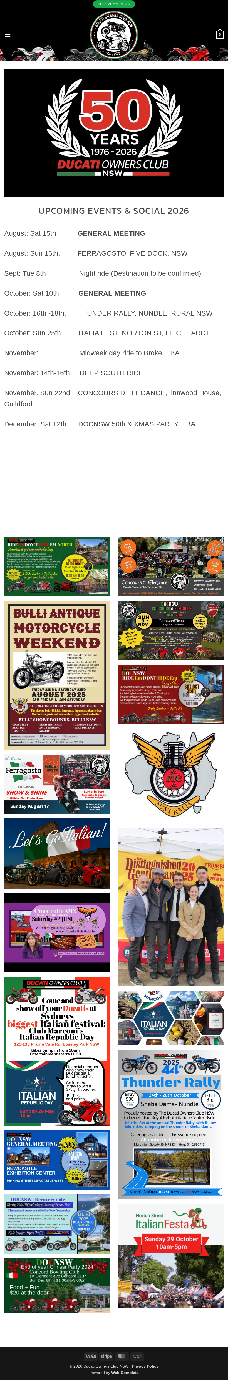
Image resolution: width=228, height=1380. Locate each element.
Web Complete (125, 1372)
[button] (7, 34)
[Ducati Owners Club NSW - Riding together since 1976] (114, 34)
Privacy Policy (145, 1366)
